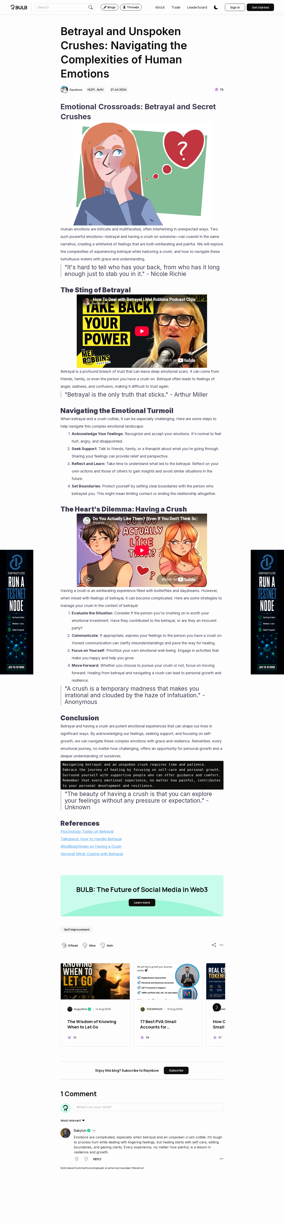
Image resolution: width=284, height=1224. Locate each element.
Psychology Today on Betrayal (87, 831)
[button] (160, 7)
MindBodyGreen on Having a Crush (91, 846)
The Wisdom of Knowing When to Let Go (91, 1024)
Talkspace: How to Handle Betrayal (91, 839)
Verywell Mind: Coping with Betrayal (92, 854)
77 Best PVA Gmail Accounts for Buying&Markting (158, 1025)
